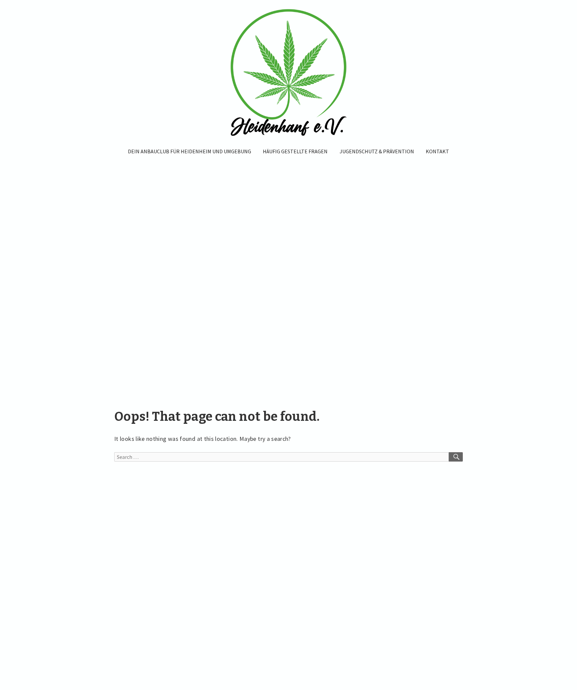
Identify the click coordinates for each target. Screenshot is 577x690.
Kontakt (437, 151)
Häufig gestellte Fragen (295, 151)
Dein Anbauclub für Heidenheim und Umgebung (189, 151)
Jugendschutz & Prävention (377, 151)
